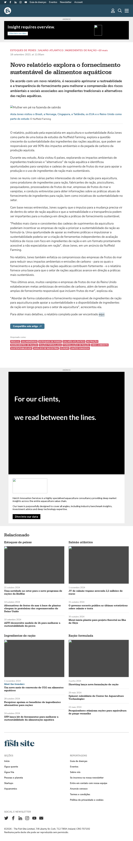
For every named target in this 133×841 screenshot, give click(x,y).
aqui (101, 314)
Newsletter (66, 2)
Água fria (9, 772)
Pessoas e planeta (13, 777)
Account (78, 2)
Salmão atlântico (50, 50)
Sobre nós (75, 772)
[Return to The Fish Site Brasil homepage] (19, 745)
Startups (8, 783)
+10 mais (102, 50)
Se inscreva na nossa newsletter (87, 777)
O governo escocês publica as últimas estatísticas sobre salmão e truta (98, 607)
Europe (64, 348)
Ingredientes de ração (81, 50)
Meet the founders (14, 684)
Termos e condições (80, 794)
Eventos (53, 2)
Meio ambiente (100, 345)
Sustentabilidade (21, 348)
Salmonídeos (29, 341)
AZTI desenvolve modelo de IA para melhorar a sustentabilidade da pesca (32, 624)
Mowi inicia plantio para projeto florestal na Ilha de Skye (97, 621)
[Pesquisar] (120, 11)
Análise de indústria (46, 348)
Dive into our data (26, 516)
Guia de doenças (38, 2)
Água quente (11, 766)
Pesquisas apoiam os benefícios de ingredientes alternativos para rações (32, 704)
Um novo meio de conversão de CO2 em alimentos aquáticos (34, 689)
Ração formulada (50, 345)
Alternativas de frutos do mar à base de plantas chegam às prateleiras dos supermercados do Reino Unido (32, 608)
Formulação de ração (76, 345)
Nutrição (92, 341)
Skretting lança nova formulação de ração (93, 684)
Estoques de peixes (23, 50)
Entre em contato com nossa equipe (88, 783)
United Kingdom (80, 348)
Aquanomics (10, 788)
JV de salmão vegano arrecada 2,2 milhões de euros (96, 592)
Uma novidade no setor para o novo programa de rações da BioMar (33, 592)
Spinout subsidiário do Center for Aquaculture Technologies (96, 697)
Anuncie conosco (78, 788)
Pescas (15, 341)
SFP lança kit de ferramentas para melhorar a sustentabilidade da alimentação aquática (31, 718)
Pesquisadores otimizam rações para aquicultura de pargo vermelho (97, 712)
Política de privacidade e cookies (86, 800)
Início (7, 761)
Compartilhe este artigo (25, 326)
